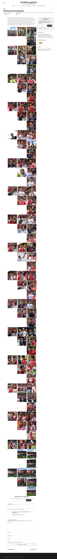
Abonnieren (28, 500)
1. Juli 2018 (5, 14)
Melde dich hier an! (50, 37)
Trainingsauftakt (15, 504)
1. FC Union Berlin (16, 504)
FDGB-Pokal (30, 504)
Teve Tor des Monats (43, 50)
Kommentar (9, 522)
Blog (38, 48)
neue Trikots (10, 504)
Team (20, 5)
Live (17, 5)
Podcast (44, 49)
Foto (47, 48)
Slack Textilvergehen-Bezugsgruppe (44, 34)
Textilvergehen (28, 2)
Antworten (13, 515)
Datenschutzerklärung (41, 5)
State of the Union (49, 49)
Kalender (23, 5)
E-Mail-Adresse (10, 535)
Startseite (13, 5)
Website (9, 539)
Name (9, 532)
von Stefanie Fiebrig (7, 13)
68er (20, 504)
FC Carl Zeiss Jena (24, 504)
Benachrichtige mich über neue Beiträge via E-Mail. (15, 542)
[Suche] (6, 3)
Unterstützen (29, 5)
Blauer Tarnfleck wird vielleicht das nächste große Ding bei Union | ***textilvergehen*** (21, 512)
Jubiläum (33, 504)
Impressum (34, 5)
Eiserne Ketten (43, 48)
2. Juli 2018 (13, 513)
